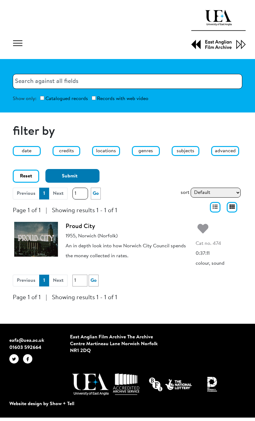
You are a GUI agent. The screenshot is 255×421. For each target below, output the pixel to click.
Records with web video (122, 98)
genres (145, 151)
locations (106, 151)
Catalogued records (66, 98)
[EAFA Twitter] (16, 358)
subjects (185, 151)
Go (96, 193)
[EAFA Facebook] (29, 358)
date (26, 151)
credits (66, 151)
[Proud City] (36, 239)
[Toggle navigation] (17, 44)
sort (185, 192)
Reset (26, 176)
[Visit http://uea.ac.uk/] (90, 384)
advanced (225, 151)
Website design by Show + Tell (41, 403)
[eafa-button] (215, 207)
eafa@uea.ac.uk (26, 340)
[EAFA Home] (218, 29)
